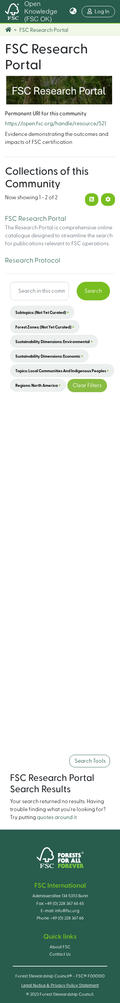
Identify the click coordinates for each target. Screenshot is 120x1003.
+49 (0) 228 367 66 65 (64, 904)
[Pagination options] (108, 199)
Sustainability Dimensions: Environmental (54, 341)
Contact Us (60, 954)
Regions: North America (38, 385)
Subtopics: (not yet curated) (42, 312)
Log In (105, 11)
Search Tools (90, 761)
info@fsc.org (67, 911)
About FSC (60, 947)
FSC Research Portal (35, 218)
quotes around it (57, 817)
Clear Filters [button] (87, 385)
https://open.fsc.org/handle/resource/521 (55, 123)
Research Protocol (32, 260)
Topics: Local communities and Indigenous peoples (62, 370)
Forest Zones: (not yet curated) (44, 326)
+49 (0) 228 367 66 (67, 918)
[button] (73, 12)
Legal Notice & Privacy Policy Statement (60, 985)
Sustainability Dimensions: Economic (49, 356)
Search (93, 291)
